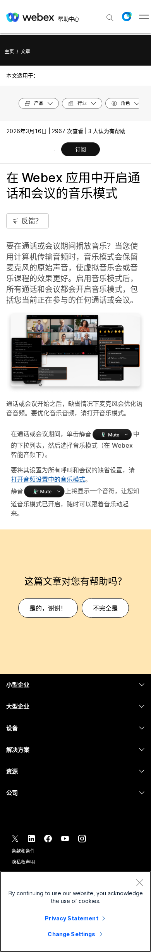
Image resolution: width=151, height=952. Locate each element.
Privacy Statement (71, 918)
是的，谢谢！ (48, 608)
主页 (9, 51)
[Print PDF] (54, 150)
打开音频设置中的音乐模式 (48, 479)
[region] (75, 911)
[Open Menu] (144, 17)
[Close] (139, 882)
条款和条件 (23, 851)
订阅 (80, 149)
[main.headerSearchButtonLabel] (110, 15)
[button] (127, 17)
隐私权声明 (23, 862)
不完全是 (105, 608)
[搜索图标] (109, 17)
